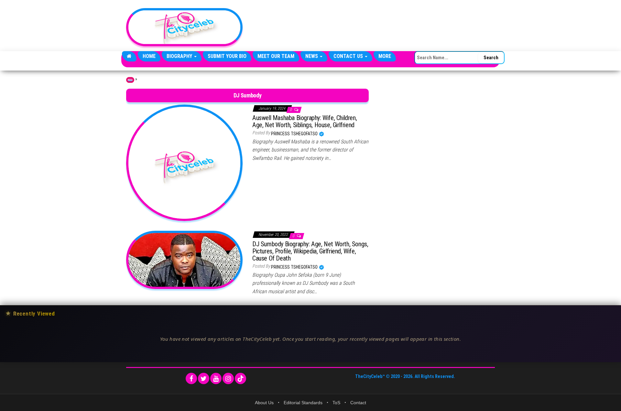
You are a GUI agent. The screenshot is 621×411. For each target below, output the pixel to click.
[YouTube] (216, 378)
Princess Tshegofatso (295, 133)
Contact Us (348, 56)
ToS (336, 402)
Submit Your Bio (227, 56)
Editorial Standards (303, 402)
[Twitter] (203, 378)
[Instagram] (228, 378)
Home (149, 56)
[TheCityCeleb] (129, 56)
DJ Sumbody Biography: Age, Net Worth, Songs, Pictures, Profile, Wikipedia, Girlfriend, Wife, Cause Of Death (310, 251)
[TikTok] (240, 378)
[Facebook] (191, 378)
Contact (358, 402)
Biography (180, 56)
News (312, 56)
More (384, 56)
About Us (264, 402)
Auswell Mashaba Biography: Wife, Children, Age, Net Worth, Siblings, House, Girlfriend (304, 121)
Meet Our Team (275, 56)
